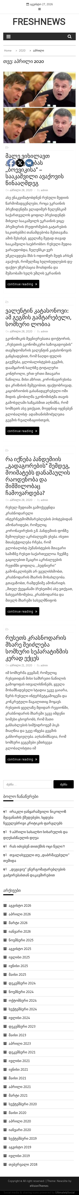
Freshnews (39, 21)
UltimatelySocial (65, 1192)
